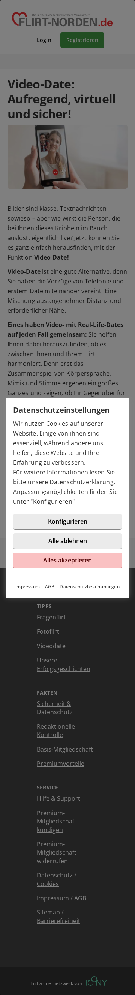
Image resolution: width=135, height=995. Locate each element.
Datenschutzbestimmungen (90, 586)
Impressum (27, 586)
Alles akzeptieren (67, 560)
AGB (50, 586)
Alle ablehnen (67, 541)
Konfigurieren (52, 501)
